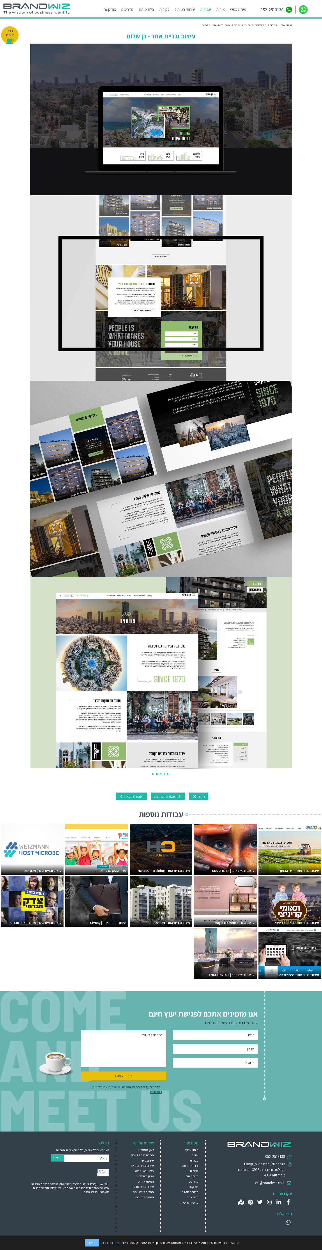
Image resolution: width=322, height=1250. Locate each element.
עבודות (205, 9)
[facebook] (288, 1202)
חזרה (201, 796)
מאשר (92, 1243)
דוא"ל (249, 1063)
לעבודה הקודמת (165, 796)
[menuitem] (140, 1150)
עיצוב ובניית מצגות (143, 1187)
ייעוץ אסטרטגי (145, 1150)
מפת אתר (192, 1197)
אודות (220, 9)
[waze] (288, 1222)
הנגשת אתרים (146, 1181)
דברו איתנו (123, 1076)
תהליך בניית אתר (143, 1192)
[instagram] (269, 1202)
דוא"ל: (103, 1158)
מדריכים (127, 9)
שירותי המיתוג (185, 9)
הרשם (57, 1157)
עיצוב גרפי (148, 1160)
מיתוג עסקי (238, 9)
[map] (241, 1202)
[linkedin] (279, 1202)
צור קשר (110, 9)
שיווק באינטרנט (145, 1176)
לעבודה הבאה (134, 796)
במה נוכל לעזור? (152, 1035)
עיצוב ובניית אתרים (142, 1165)
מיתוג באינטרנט (144, 1171)
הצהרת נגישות (190, 1192)
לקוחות (164, 9)
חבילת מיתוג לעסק (142, 1155)
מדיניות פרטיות (189, 1202)
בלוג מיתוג (146, 9)
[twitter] (260, 1202)
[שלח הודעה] (303, 9)
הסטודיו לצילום (144, 1197)
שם (251, 1035)
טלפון (250, 1049)
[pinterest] (250, 1202)
